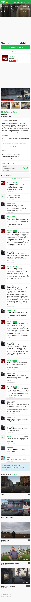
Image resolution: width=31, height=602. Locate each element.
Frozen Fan (10, 195)
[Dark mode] (26, 2)
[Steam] (15, 58)
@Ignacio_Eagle (11, 232)
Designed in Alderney (6, 594)
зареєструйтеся (6, 467)
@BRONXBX (10, 218)
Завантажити (16, 47)
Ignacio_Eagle (11, 203)
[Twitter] (10, 58)
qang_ (8, 457)
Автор (14, 182)
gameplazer (10, 447)
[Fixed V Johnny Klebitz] (15, 94)
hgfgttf (9, 436)
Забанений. (16, 195)
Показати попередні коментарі (15, 178)
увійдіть (18, 465)
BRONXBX (12, 56)
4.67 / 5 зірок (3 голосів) (6, 116)
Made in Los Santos (6, 596)
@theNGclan (10, 184)
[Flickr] (12, 58)
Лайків (15, 112)
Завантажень (7, 112)
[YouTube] (14, 58)
